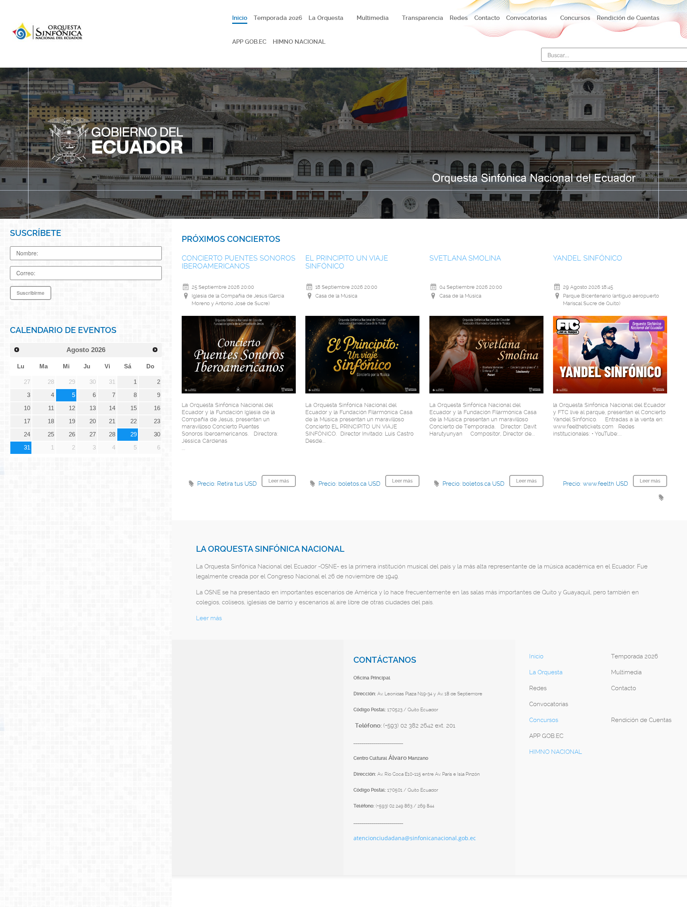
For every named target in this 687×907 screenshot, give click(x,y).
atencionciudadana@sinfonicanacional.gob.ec (414, 838)
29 (133, 434)
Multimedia (626, 672)
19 (72, 421)
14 (112, 408)
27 (92, 434)
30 (157, 434)
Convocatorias (548, 704)
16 (157, 408)
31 (27, 447)
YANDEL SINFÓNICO (587, 258)
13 (92, 408)
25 (51, 434)
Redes (538, 688)
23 (157, 421)
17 (27, 421)
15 (133, 408)
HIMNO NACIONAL (555, 751)
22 (133, 421)
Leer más (209, 618)
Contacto (623, 688)
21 (112, 421)
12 (72, 408)
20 (92, 421)
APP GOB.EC (546, 736)
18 (51, 421)
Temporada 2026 (634, 656)
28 (112, 434)
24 (27, 434)
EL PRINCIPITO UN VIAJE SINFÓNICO (346, 262)
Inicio (536, 656)
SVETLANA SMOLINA (465, 258)
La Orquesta (546, 672)
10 (27, 408)
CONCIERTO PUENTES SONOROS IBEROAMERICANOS (238, 262)
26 (72, 434)
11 (51, 408)
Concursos (543, 720)
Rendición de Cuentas (641, 720)
